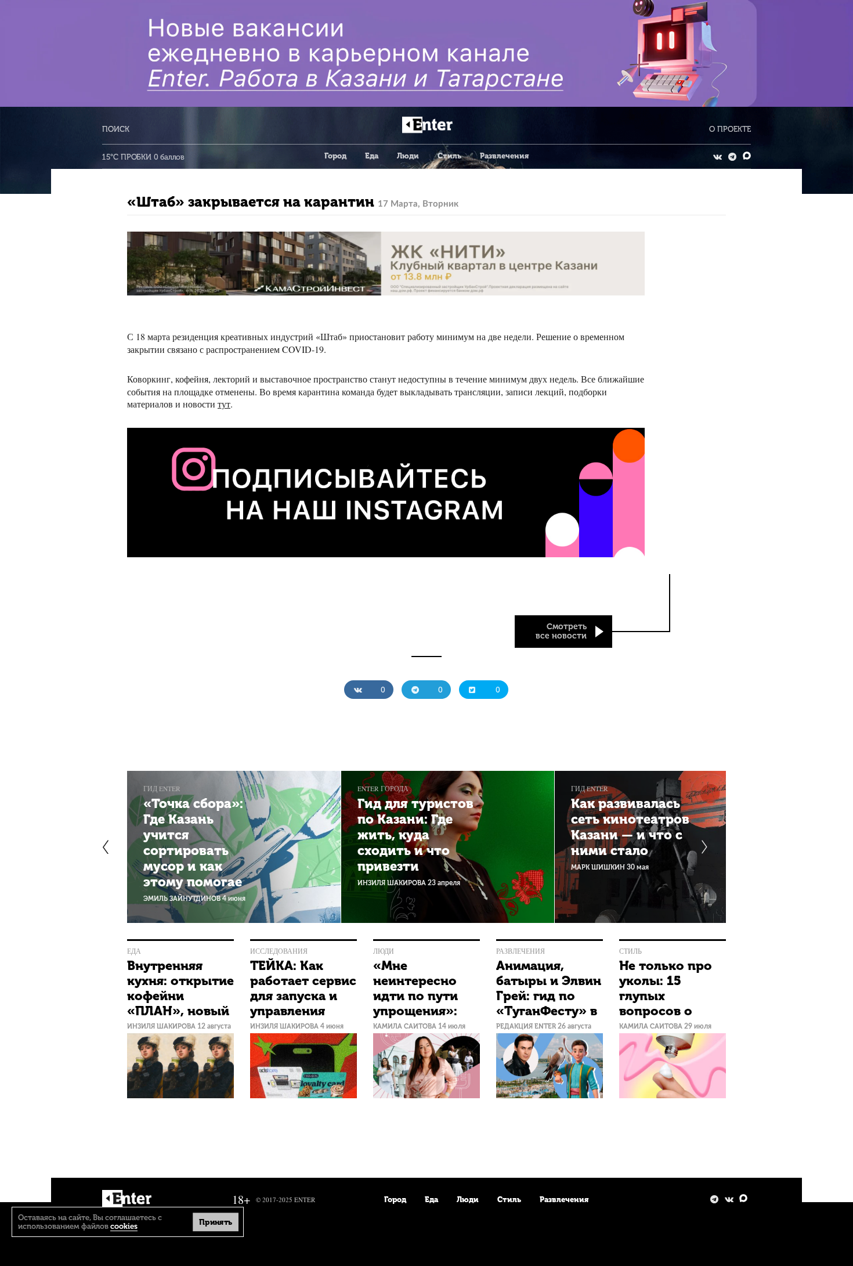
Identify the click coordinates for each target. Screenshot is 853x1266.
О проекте (730, 129)
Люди (408, 156)
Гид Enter (161, 788)
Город (335, 156)
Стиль (449, 156)
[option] (234, 847)
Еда (371, 156)
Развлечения (504, 156)
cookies (124, 1226)
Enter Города (383, 788)
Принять (216, 1221)
